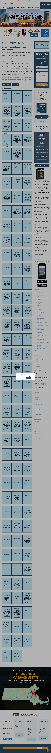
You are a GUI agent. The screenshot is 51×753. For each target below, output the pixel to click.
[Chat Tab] (25, 376)
